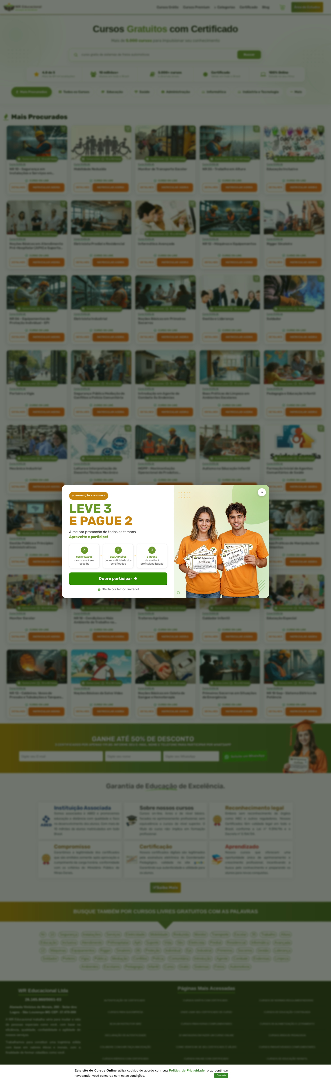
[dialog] (165, 541)
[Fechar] (262, 492)
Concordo (221, 1075)
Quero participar (115, 578)
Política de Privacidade (187, 1070)
